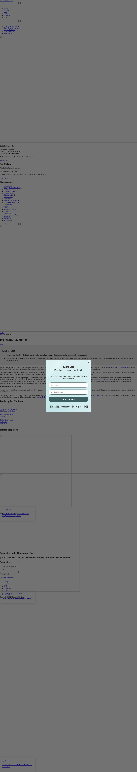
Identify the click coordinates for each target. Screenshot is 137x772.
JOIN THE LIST (68, 399)
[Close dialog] (88, 362)
